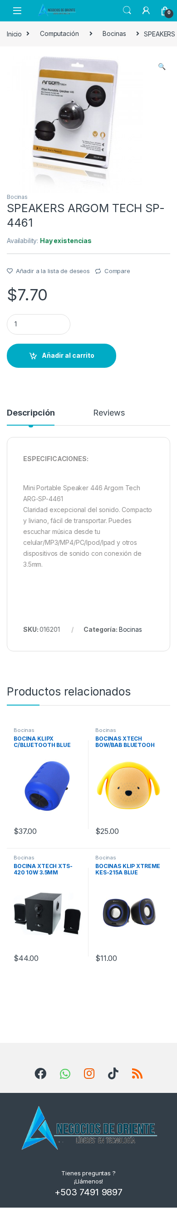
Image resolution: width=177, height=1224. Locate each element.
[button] (162, 66)
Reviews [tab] (108, 413)
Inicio (14, 33)
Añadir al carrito (68, 355)
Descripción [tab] (30, 413)
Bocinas (114, 33)
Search (127, 10)
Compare (117, 270)
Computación (59, 33)
